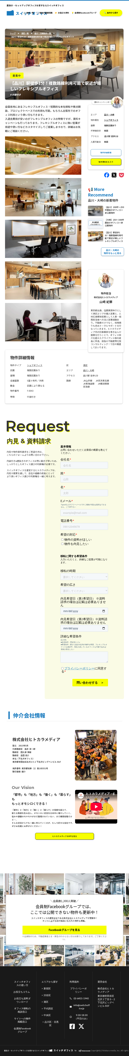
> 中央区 (46, 1015)
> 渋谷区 (46, 995)
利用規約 (74, 981)
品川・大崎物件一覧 (42, 33)
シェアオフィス (34, 365)
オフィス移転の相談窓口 (22, 1010)
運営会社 (102, 981)
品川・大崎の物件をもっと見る (112, 251)
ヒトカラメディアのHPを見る (64, 836)
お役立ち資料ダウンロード (22, 1000)
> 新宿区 (46, 988)
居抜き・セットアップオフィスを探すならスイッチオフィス (26, 1050)
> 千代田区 (47, 1008)
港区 (85, 365)
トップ (13, 33)
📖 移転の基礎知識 (44, 12)
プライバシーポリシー (78, 990)
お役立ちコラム (21, 991)
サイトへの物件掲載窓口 (22, 1020)
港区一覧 (25, 33)
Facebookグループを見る (64, 930)
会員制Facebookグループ (22, 1030)
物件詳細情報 (106, 152)
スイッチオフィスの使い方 (22, 983)
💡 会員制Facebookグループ (84, 12)
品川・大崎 (88, 370)
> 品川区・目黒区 (50, 1023)
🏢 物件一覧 (29, 12)
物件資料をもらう (106, 162)
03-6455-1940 (81, 998)
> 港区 (44, 1001)
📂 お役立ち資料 (62, 12)
